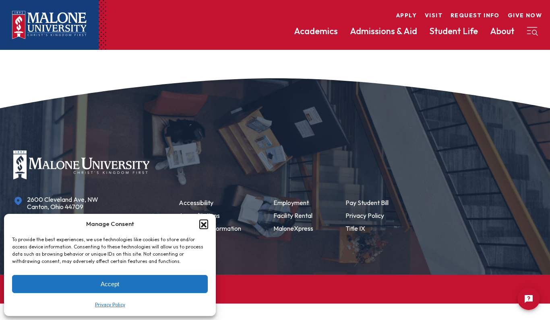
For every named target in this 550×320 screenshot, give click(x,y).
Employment (291, 203)
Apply (406, 15)
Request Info (475, 15)
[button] (204, 224)
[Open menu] (532, 31)
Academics (316, 31)
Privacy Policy (110, 305)
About (502, 31)
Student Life (453, 31)
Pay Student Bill (367, 203)
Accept (110, 284)
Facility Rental (292, 215)
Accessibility (196, 203)
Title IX (355, 228)
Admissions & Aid (383, 31)
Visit (433, 15)
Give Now (525, 15)
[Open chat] (528, 298)
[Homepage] (49, 25)
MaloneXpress (293, 228)
